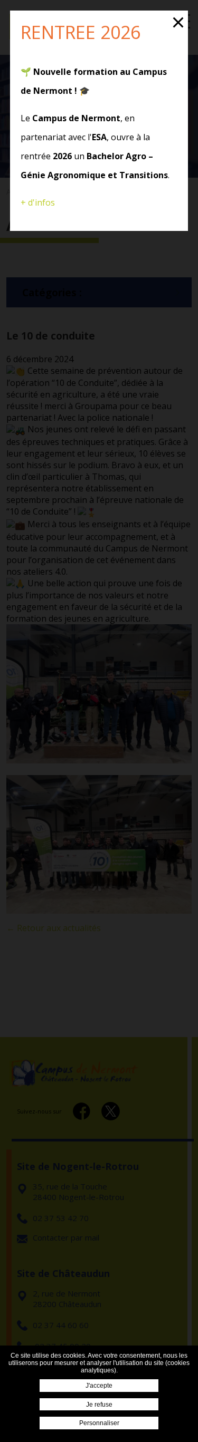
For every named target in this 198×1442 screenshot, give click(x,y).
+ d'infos (38, 202)
